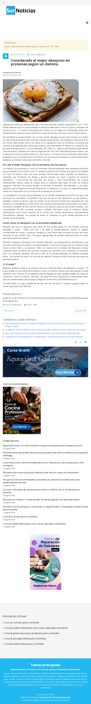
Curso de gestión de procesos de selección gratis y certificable (32, 633)
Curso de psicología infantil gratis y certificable (25, 638)
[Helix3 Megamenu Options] (87, 23)
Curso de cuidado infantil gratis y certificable (24, 644)
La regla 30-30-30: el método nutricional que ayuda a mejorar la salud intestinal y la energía (45, 329)
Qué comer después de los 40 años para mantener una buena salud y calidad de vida (42, 333)
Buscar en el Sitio (45, 694)
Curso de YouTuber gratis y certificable (22, 622)
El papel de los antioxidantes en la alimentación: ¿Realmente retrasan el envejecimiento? (44, 336)
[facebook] (3, 2)
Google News (63, 700)
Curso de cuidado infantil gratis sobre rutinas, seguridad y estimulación (36, 628)
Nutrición (19, 54)
